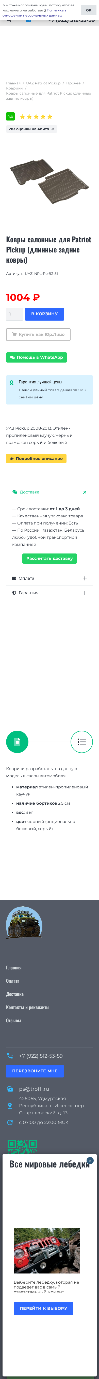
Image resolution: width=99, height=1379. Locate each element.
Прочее (73, 83)
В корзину (44, 313)
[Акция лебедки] (50, 1250)
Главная (13, 83)
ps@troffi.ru (34, 1089)
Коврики (14, 88)
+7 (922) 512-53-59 (41, 1056)
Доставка (15, 994)
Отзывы (13, 1020)
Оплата (12, 980)
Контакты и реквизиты (28, 1007)
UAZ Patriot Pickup (43, 83)
